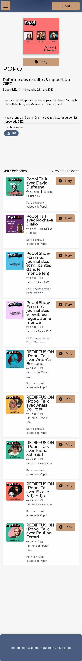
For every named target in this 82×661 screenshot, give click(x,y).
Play (44, 62)
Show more (16, 127)
